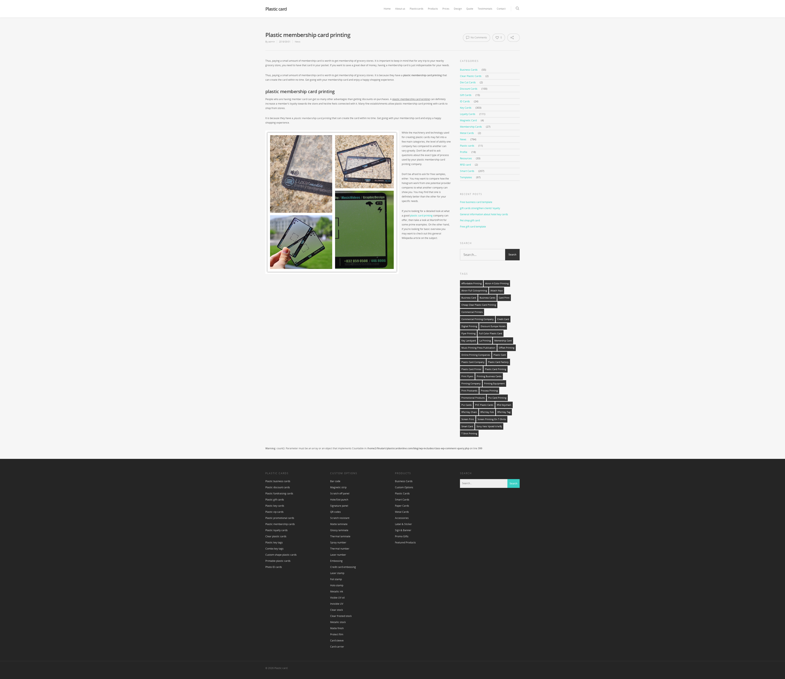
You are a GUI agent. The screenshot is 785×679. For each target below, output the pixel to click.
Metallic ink (336, 591)
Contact (501, 8)
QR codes (335, 512)
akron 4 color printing (497, 283)
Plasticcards (416, 8)
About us (400, 8)
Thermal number (339, 548)
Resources (466, 158)
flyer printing (468, 333)
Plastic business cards (277, 481)
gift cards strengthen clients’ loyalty (480, 208)
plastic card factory (498, 362)
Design (458, 8)
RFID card (465, 164)
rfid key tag (503, 412)
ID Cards (465, 101)
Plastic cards (467, 145)
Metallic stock (338, 622)
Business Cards (469, 69)
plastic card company (472, 362)
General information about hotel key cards (484, 214)
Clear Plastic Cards (470, 76)
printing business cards (489, 376)
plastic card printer (471, 369)
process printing (489, 390)
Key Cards (465, 107)
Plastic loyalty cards (276, 530)
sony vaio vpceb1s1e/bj (489, 426)
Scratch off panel (339, 493)
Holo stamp (336, 585)
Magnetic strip (338, 487)
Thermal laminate (340, 536)
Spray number (338, 542)
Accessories (402, 518)
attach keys (496, 290)
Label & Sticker (403, 524)
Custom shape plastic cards (281, 554)
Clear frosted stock (341, 616)
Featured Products (405, 542)
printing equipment (494, 383)
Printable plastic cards (277, 561)
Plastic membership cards (280, 524)
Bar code (335, 481)
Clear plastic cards (275, 536)
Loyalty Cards (467, 114)
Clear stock (336, 610)
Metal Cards (467, 133)
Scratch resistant (339, 518)
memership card (503, 340)
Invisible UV (336, 603)
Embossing (336, 561)
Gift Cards (465, 95)
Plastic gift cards (274, 499)
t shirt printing (469, 433)
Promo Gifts (401, 536)
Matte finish (337, 628)
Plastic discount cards (277, 487)
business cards (487, 297)
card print (504, 297)
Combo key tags (274, 548)
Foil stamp (336, 579)
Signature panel (339, 505)
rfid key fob (487, 412)
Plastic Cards (402, 493)
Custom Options (404, 487)
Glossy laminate (339, 530)
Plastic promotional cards (279, 518)
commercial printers (472, 312)
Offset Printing (506, 347)
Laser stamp (337, 573)
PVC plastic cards (484, 405)
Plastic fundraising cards (279, 493)
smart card (467, 426)
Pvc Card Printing (497, 397)
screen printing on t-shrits (492, 419)
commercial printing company (477, 319)
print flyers (467, 376)
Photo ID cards (273, 567)
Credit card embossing (343, 567)
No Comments (478, 37)
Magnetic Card (468, 120)
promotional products (473, 397)
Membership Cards (471, 126)
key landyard (468, 340)
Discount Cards (468, 88)
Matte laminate (339, 524)
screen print (467, 419)
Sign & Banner (403, 530)
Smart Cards (467, 171)
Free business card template (476, 202)
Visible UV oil (337, 597)
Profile (463, 152)
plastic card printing (421, 215)
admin (271, 41)
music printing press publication (478, 347)
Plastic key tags (274, 542)
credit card (503, 319)
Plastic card (276, 9)
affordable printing (471, 283)
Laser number (338, 554)
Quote (469, 8)
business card (468, 297)
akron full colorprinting (474, 290)
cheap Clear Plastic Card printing (478, 304)
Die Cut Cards (468, 82)
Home (387, 8)
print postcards (469, 390)
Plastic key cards (274, 505)
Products (433, 8)
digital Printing (469, 326)
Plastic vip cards (274, 512)
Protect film (336, 634)
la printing (485, 340)
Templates (466, 177)
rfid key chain (469, 412)
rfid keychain (504, 405)
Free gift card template (473, 226)
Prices (445, 8)
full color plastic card (490, 333)
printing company (471, 383)
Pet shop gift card (470, 220)
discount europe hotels (493, 326)
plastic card (499, 354)
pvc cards (466, 405)
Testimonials (485, 8)
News (297, 41)
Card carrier (337, 646)
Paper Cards (402, 505)
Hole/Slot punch (339, 499)
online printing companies (475, 354)
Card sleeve (337, 640)
